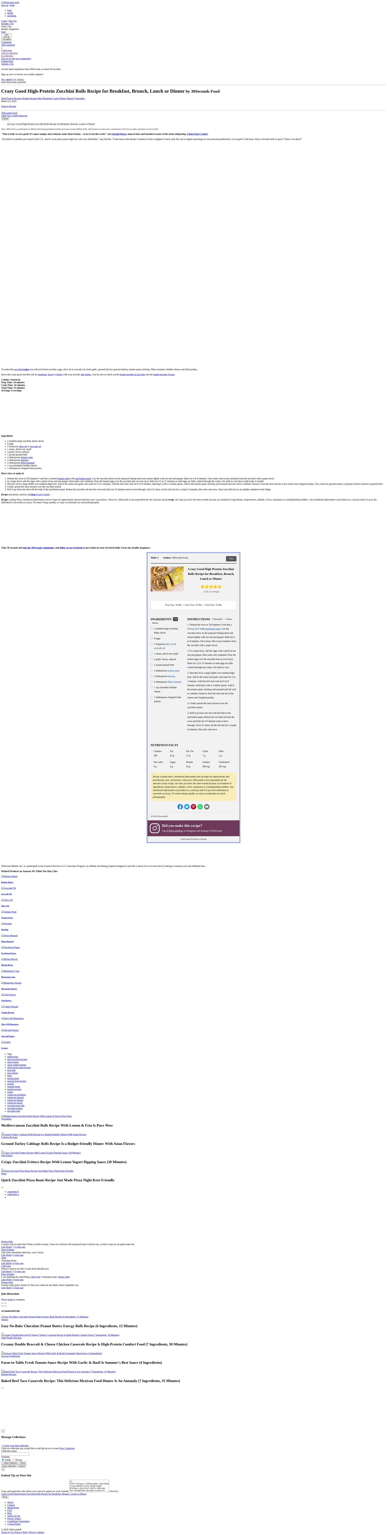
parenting (11, 16)
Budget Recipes (29, 98)
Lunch (56, 98)
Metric (155, 623)
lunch (50, 374)
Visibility (5, 1457)
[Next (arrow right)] (5, 1305)
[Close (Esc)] (2, 1303)
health (10, 13)
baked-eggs (12, 1056)
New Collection (67, 1448)
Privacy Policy (14, 1518)
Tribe (3, 1258)
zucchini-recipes (15, 1108)
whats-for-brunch (15, 1097)
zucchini (21, 369)
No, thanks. (18, 79)
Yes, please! (7, 79)
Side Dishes (7, 1155)
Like (3, 1247)
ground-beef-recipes (16, 1081)
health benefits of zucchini (132, 374)
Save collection (9, 1466)
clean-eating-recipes (16, 1065)
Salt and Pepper (8, 1036)
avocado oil (35, 446)
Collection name (9, 1451)
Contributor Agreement (18, 1521)
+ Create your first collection (14, 1445)
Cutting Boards (7, 1012)
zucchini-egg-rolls (15, 1105)
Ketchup (4, 929)
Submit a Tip (7, 23)
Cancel (22, 1466)
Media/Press (13, 1507)
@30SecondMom (174, 831)
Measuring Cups (8, 977)
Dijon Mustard (7, 941)
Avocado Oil (6, 894)
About (10, 1502)
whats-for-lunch (14, 1103)
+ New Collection (9, 1463)
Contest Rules (14, 1524)
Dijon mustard (27, 462)
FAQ (9, 1510)
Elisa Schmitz (7, 1249)
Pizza (3, 1173)
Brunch (70, 98)
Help (9, 1513)
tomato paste (27, 457)
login (12, 5)
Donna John (7, 1241)
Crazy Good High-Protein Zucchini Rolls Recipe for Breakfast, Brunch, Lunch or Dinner (43, 1494)
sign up (4, 5)
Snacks (4, 1319)
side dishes (86, 374)
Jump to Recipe (8, 106)
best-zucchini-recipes (17, 1059)
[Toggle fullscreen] (5, 1303)
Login (4, 21)
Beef (40, 98)
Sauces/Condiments (10, 1356)
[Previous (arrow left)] (2, 1305)
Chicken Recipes (9, 1137)
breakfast (42, 374)
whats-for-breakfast (16, 1094)
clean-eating (13, 1062)
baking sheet (64, 478)
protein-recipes (14, 1089)
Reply (9, 1247)
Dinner (63, 98)
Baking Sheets (7, 882)
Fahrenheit (217, 619)
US (175, 619)
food (9, 10)
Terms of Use (13, 1516)
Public (8, 1460)
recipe (10, 1092)
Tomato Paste (7, 918)
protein (10, 1084)
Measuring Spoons (9, 989)
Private (18, 1460)
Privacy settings (36, 1532)
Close (22, 1463)
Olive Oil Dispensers (10, 1024)
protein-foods (13, 1086)
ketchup (24, 460)
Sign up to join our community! (16, 58)
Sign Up (13, 21)
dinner (59, 374)
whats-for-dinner (15, 1100)
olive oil (23, 446)
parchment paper (83, 478)
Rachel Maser (119, 134)
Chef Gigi (6, 1266)
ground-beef (13, 1078)
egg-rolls (11, 1070)
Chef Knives (6, 1000)
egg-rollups (12, 1073)
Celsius (228, 619)
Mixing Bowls (7, 965)
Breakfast (47, 98)
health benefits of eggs (163, 374)
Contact (11, 1505)
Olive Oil (5, 906)
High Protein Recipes (11, 98)
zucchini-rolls (13, 1111)
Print (231, 558)
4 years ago (19, 1247)
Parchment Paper (8, 953)
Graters (4, 1048)
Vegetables (80, 98)
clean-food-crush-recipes (19, 1067)
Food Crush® (197, 134)
